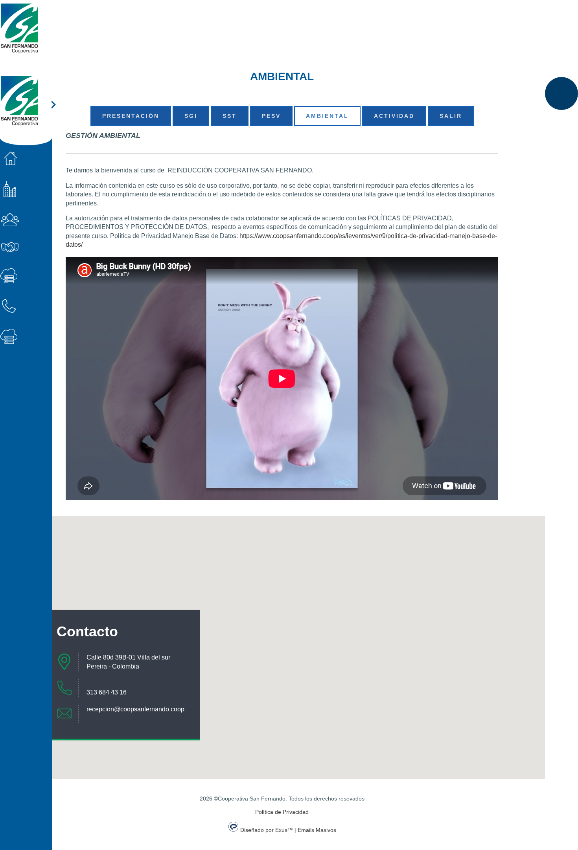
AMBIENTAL (327, 116)
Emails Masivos (317, 830)
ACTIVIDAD (394, 116)
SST (230, 116)
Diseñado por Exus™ (266, 830)
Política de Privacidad (282, 812)
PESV (271, 116)
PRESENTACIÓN (130, 116)
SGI (190, 116)
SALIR (451, 116)
